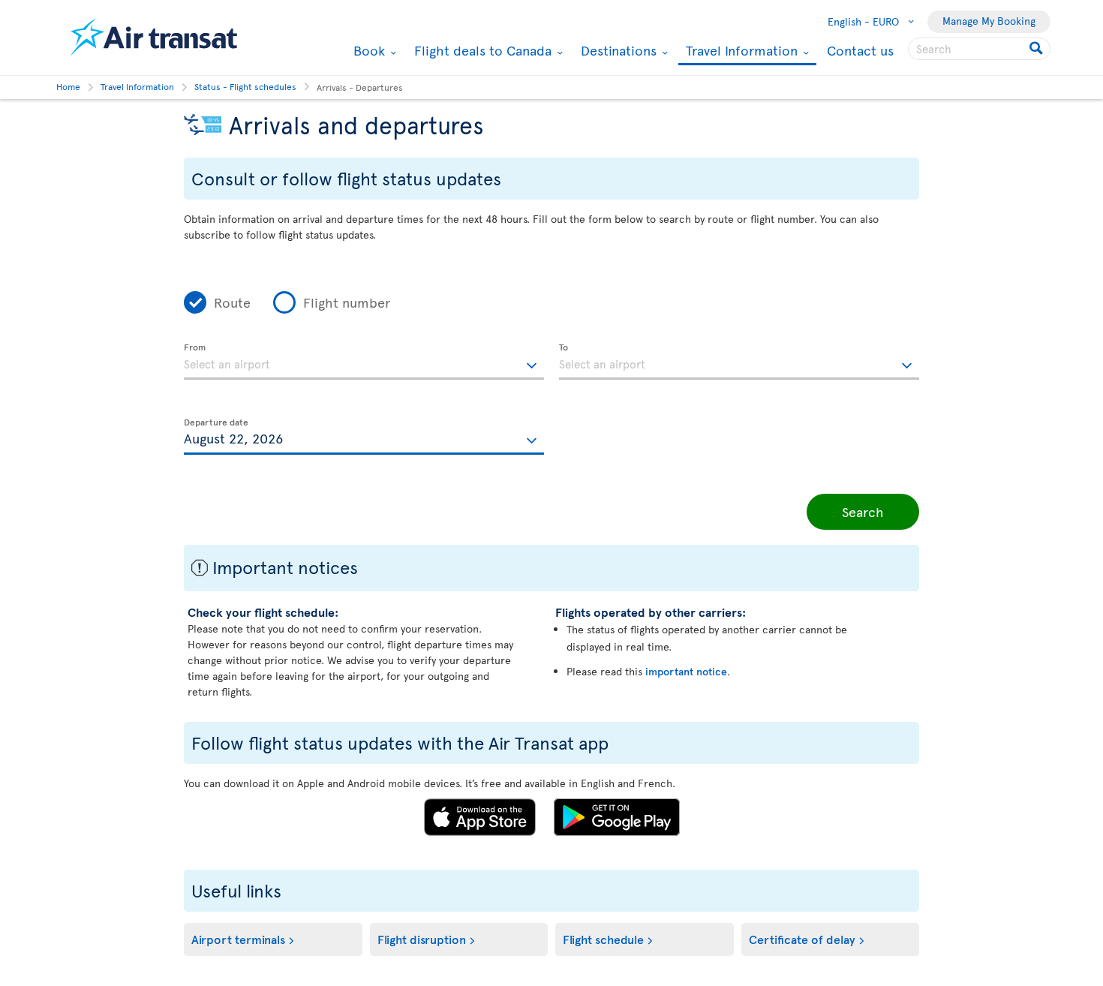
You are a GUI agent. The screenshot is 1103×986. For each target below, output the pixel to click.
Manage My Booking (988, 21)
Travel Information (739, 51)
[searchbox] (979, 49)
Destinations (616, 50)
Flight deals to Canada (481, 50)
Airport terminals (238, 938)
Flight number (346, 302)
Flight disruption (421, 938)
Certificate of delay (802, 938)
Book (367, 50)
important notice (686, 671)
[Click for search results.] (1037, 49)
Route (232, 302)
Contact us (860, 50)
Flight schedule (603, 938)
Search (863, 511)
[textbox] (364, 362)
